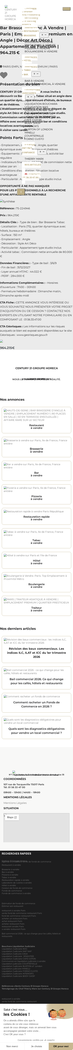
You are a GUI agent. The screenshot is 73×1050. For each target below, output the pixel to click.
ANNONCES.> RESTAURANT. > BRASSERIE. (30, 32)
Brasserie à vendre (10, 869)
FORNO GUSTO (34, 139)
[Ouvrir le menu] (44, 35)
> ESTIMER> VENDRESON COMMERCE (31, 12)
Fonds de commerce (12, 890)
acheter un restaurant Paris (14, 918)
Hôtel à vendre (9, 885)
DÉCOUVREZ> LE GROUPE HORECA (30, 21)
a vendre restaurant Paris (13, 929)
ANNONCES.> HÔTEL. (30, 59)
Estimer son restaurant (12, 906)
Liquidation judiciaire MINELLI (16, 968)
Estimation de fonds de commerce (18, 903)
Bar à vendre (8, 872)
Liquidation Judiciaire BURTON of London (22, 966)
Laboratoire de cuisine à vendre (17, 882)
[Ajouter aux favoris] (3, 77)
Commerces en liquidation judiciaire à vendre (24, 961)
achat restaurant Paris (12, 921)
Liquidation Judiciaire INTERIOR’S (18, 973)
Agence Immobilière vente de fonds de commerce (26, 861)
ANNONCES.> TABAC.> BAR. (30, 71)
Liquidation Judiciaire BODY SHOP (18, 976)
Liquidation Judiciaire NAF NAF (17, 951)
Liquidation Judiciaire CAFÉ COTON (19, 958)
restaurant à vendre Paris (13, 910)
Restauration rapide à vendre (15, 880)
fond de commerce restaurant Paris (19, 916)
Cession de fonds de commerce (17, 888)
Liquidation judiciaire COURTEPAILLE (19, 963)
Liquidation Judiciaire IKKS (14, 949)
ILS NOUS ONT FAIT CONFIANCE (28, 149)
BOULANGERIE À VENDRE (41, 51)
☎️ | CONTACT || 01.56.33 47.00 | (31, 176)
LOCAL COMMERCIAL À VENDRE (45, 84)
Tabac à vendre (9, 877)
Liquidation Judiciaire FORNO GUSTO (20, 971)
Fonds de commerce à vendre (16, 893)
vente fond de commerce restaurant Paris (22, 913)
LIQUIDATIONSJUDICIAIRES (31, 91)
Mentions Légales (15, 803)
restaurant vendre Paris (13, 926)
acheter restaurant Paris (13, 924)
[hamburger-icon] (67, 9)
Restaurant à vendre (11, 865)
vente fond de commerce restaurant (19, 1001)
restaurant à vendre (11, 999)
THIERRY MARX (34, 158)
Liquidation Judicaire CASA (15, 954)
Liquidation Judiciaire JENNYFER (18, 956)
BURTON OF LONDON (39, 129)
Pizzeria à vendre (10, 874)
